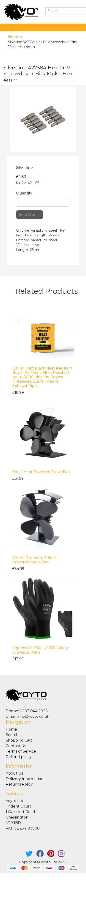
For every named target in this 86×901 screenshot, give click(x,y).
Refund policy (19, 757)
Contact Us (16, 746)
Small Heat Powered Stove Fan (41, 472)
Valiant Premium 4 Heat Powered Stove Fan (34, 560)
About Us (14, 773)
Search (12, 735)
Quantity (24, 193)
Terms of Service (21, 751)
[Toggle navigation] (5, 27)
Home (14, 37)
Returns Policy (19, 784)
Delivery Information (25, 779)
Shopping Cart (19, 740)
